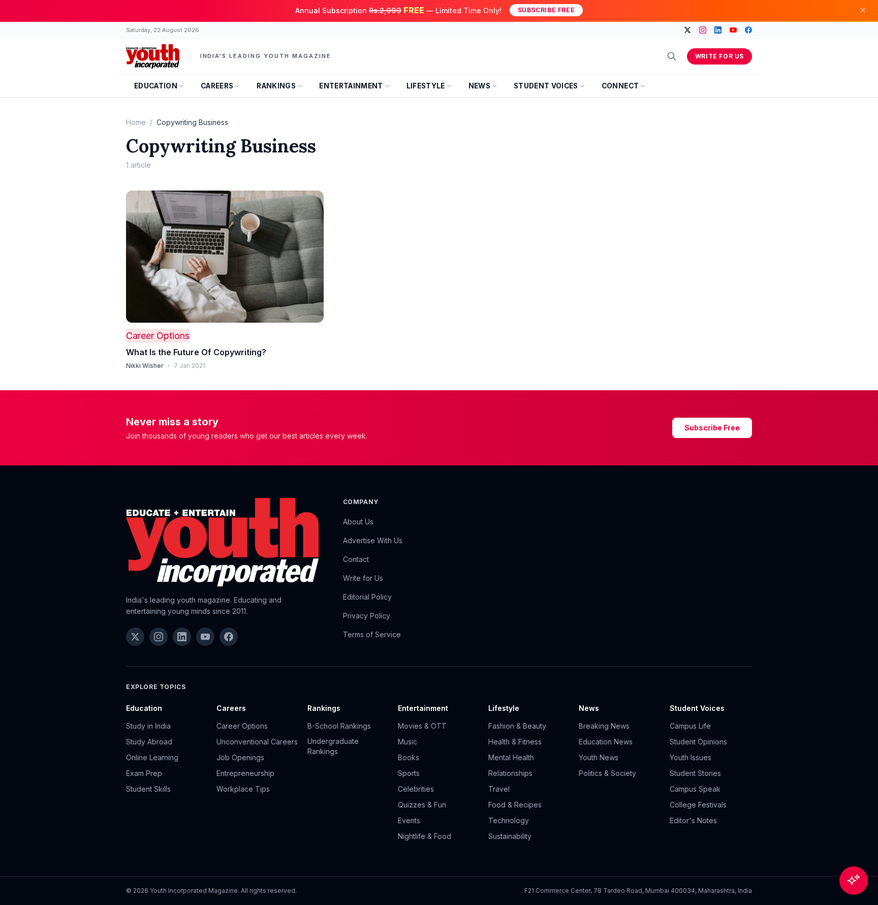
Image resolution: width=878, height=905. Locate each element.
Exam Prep (144, 773)
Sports (409, 773)
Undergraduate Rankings (333, 746)
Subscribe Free (546, 10)
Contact (356, 559)
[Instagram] (702, 30)
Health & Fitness (515, 741)
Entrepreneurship (245, 773)
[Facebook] (748, 30)
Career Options (158, 335)
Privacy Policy (366, 615)
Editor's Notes (693, 820)
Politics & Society (607, 773)
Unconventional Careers (257, 741)
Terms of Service (372, 634)
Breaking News (604, 726)
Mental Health (511, 757)
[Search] (672, 56)
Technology (508, 820)
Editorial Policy (367, 596)
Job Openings (240, 757)
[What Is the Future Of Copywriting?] (225, 257)
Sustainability (509, 836)
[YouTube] (733, 30)
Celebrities (416, 789)
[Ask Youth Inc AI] (853, 880)
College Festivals (698, 804)
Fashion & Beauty (517, 726)
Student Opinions (698, 741)
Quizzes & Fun (422, 804)
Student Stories (695, 773)
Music (407, 741)
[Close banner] (863, 10)
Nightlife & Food (424, 836)
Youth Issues (690, 757)
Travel (499, 789)
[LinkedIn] (718, 30)
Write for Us (719, 56)
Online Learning (152, 757)
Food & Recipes (515, 804)
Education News (606, 741)
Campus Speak (695, 789)
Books (408, 757)
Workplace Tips (243, 789)
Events (409, 820)
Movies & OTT (422, 726)
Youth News (598, 757)
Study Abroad (149, 741)
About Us (358, 521)
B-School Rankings (339, 726)
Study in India (148, 726)
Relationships (510, 773)
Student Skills (148, 789)
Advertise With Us (372, 540)
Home (136, 122)
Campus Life (690, 726)
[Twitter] (687, 30)
